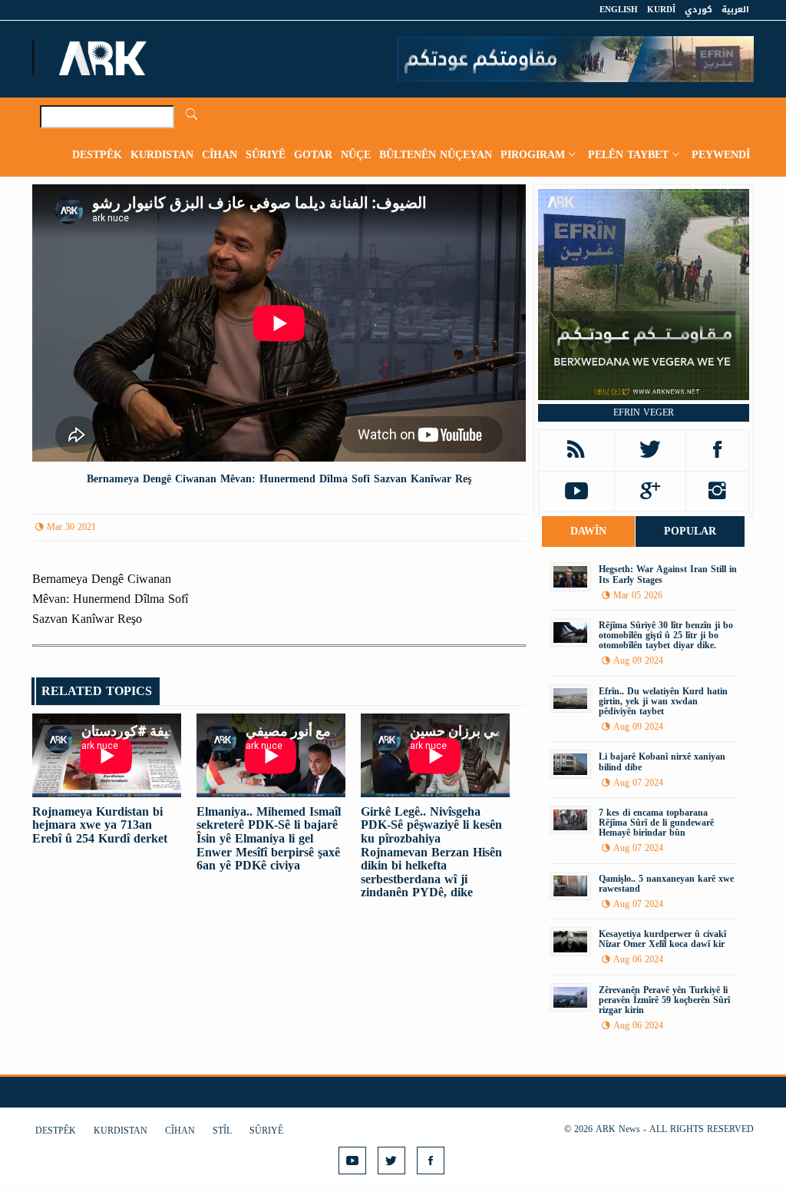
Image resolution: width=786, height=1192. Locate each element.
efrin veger (643, 412)
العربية (735, 10)
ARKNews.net (105, 57)
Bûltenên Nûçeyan (435, 154)
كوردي (698, 10)
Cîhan (219, 154)
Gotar (313, 154)
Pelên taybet (628, 154)
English (618, 10)
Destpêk (97, 154)
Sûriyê (266, 154)
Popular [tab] (690, 531)
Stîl (222, 1130)
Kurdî (661, 10)
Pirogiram (532, 154)
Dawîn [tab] (588, 531)
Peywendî (721, 154)
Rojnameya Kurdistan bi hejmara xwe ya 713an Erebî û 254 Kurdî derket (99, 825)
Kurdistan (161, 154)
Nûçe (356, 154)
